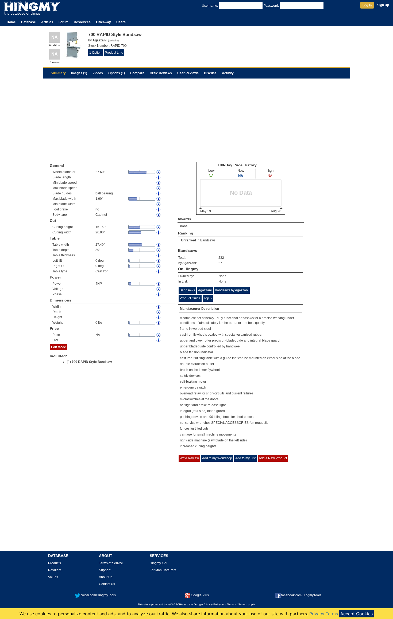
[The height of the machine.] (158, 317)
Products (54, 563)
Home (11, 22)
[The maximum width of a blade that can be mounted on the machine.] (158, 199)
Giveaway (103, 22)
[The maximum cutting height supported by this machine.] (158, 227)
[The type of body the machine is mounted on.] (158, 215)
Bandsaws (207, 240)
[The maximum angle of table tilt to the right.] (158, 266)
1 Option (95, 52)
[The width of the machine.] (158, 307)
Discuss (210, 73)
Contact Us (107, 584)
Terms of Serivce (111, 563)
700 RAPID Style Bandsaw (92, 362)
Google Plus (200, 595)
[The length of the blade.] (158, 177)
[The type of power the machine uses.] (158, 294)
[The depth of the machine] (158, 312)
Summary (58, 73)
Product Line (114, 52)
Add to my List (245, 458)
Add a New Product (273, 458)
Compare (137, 73)
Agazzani (205, 290)
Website (113, 40)
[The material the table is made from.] (158, 271)
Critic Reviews (161, 73)
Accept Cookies (356, 613)
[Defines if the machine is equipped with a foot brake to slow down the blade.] (158, 209)
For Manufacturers (163, 570)
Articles (47, 22)
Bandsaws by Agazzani (232, 290)
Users (121, 22)
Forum (63, 22)
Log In (367, 5)
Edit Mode (58, 347)
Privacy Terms (323, 613)
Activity (228, 73)
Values (53, 577)
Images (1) (79, 73)
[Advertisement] (196, 118)
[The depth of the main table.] (158, 250)
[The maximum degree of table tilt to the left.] (158, 261)
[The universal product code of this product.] (158, 340)
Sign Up (383, 5)
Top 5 (208, 298)
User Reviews (188, 73)
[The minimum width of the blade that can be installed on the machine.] (158, 204)
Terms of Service (237, 604)
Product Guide (190, 298)
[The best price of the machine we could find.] (158, 335)
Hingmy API (158, 563)
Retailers (54, 570)
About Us (105, 577)
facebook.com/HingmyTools (301, 595)
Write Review (189, 458)
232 (221, 258)
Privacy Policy (212, 604)
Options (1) (116, 73)
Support (104, 570)
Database (28, 22)
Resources (82, 22)
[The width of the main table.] (158, 245)
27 (220, 263)
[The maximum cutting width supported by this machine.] (158, 232)
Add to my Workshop (217, 458)
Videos (98, 73)
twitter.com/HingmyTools (98, 595)
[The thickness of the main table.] (158, 255)
